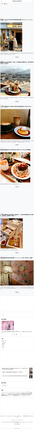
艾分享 (3, 347)
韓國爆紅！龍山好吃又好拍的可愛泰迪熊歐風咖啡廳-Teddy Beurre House (16, 19)
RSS (17, 417)
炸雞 (22, 393)
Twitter (15, 416)
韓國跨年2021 (11, 395)
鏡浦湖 (29, 393)
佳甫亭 (19, 392)
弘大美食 (2, 107)
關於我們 (15, 428)
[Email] (21, 334)
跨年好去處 (27, 393)
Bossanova (5, 392)
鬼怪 (24, 395)
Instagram (9, 416)
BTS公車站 (9, 392)
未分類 (3, 341)
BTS (7, 392)
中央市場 (17, 392)
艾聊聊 (3, 346)
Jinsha (18, 423)
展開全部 (2, 340)
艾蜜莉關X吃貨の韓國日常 (17, 1)
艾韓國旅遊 (3, 343)
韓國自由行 (4, 395)
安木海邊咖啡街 (25, 392)
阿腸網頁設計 (18, 424)
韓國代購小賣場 (26, 416)
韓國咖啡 (10, 394)
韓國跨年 (9, 395)
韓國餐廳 (15, 395)
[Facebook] (13, 334)
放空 (31, 392)
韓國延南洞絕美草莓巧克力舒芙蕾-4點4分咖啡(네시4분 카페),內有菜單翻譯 (15, 149)
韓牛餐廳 (23, 395)
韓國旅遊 (24, 394)
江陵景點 (15, 393)
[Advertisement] (17, 11)
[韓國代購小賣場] (18, 334)
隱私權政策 (18, 428)
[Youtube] (17, 334)
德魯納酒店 (29, 392)
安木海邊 (22, 392)
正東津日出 (3, 393)
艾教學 (3, 345)
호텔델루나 (29, 395)
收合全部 (5, 340)
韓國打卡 (19, 394)
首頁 (2, 3)
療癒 (23, 393)
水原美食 (8, 393)
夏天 (20, 392)
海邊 (20, 393)
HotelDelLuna (13, 392)
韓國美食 (29, 394)
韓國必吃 (14, 394)
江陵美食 (17, 393)
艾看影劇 (3, 344)
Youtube (20, 416)
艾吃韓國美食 (6, 64)
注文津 (19, 393)
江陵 (10, 393)
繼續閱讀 (17, 101)
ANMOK (2, 392)
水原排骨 (6, 393)
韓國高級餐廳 (19, 395)
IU (15, 392)
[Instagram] (15, 334)
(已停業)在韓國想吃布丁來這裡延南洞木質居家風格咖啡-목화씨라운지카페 (15, 106)
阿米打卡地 (6, 394)
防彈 (4, 394)
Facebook (3, 416)
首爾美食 (2, 64)
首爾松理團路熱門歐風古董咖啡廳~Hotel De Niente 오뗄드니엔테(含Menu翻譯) (16, 257)
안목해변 (26, 395)
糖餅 (25, 393)
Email (32, 416)
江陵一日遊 (12, 393)
